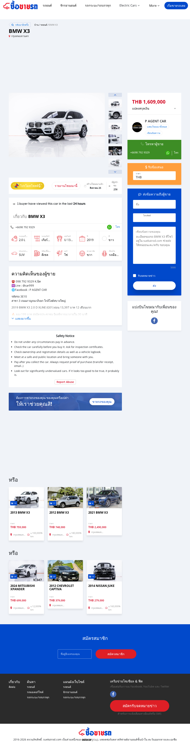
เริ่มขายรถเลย (176, 6)
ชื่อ (137, 204)
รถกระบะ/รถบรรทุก (98, 5)
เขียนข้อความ (153, 132)
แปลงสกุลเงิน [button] (140, 108)
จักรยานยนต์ (68, 5)
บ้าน (36, 24)
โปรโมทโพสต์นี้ (30, 186)
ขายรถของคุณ (102, 402)
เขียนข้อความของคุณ (148, 231)
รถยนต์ (47, 5)
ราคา (138, 173)
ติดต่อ (12, 687)
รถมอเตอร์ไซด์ (35, 692)
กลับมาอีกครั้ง (22, 24)
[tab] (154, 108)
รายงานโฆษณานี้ (66, 186)
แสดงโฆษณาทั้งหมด (157, 126)
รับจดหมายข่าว (146, 275)
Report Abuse (65, 382)
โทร (117, 227)
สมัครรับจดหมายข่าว (140, 705)
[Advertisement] (52, 67)
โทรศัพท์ (147, 215)
